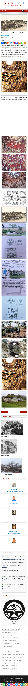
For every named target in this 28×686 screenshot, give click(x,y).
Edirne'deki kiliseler (16, 637)
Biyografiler (17, 681)
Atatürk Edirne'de (20, 635)
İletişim (22, 681)
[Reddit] (8, 43)
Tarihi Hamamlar (5, 35)
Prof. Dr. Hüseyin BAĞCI (14, 489)
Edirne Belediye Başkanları (8, 646)
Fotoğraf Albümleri (9, 681)
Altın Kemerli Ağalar (6, 632)
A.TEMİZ (12, 37)
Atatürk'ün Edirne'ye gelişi (8, 635)
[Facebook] (2, 43)
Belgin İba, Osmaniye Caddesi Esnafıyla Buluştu (13, 580)
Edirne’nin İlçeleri (21, 679)
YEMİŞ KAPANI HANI (24, 412)
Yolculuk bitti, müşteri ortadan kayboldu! (13, 559)
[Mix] (19, 43)
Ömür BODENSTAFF (14, 517)
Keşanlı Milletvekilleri (6, 654)
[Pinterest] (13, 43)
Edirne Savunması (20, 649)
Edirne (7, 678)
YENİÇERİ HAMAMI (5, 436)
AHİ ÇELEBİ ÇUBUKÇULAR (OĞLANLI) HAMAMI (5, 412)
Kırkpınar (11, 678)
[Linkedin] (11, 43)
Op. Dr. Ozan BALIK (14, 503)
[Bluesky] (16, 684)
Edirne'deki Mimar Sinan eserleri (9, 640)
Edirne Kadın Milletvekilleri (8, 649)
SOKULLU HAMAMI (5, 455)
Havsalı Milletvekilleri (17, 651)
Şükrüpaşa (15, 668)
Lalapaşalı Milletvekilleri (18, 654)
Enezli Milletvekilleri (6, 651)
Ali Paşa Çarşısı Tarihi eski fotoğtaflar (10, 629)
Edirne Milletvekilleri (19, 678)
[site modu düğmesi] (23, 11)
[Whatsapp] (22, 43)
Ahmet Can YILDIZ (14, 545)
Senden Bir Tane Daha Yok (14, 518)
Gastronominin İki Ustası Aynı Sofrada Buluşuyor (12, 588)
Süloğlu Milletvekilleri (6, 660)
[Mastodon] (16, 43)
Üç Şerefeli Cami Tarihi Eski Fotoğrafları (11, 665)
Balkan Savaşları (5, 637)
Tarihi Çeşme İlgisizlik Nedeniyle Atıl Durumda (12, 566)
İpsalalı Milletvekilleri (6, 668)
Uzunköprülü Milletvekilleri (8, 663)
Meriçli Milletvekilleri (17, 657)
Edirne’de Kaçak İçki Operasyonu (11, 573)
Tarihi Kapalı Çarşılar (18, 660)
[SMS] (24, 684)
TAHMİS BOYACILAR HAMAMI (7, 474)
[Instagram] (11, 684)
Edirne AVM (16, 643)
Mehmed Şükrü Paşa (6, 657)
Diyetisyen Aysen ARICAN (14, 531)
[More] (25, 43)
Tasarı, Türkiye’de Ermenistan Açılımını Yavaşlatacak (14, 491)
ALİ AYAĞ (15, 632)
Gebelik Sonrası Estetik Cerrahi (14, 505)
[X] (5, 43)
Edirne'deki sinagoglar (7, 643)
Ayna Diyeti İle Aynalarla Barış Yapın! (14, 533)
